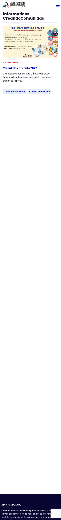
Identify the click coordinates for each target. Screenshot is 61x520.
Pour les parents (13, 62)
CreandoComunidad (15, 91)
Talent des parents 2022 (20, 68)
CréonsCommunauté (39, 91)
